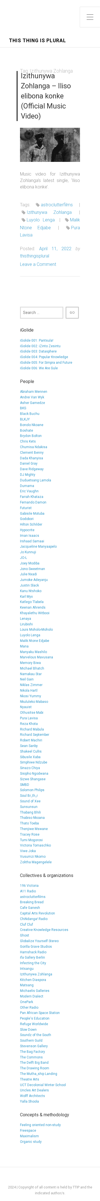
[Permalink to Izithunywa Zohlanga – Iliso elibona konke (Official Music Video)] (50, 145)
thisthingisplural (34, 256)
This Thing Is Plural (37, 40)
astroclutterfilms (57, 204)
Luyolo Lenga (41, 220)
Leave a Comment (38, 264)
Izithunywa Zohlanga (49, 212)
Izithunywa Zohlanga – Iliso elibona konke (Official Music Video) (46, 96)
